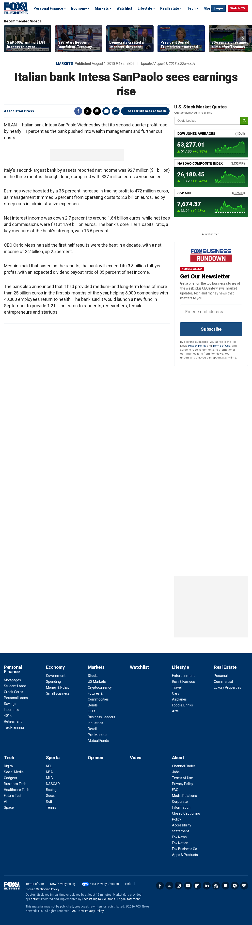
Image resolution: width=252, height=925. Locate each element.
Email (116, 111)
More (208, 8)
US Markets (97, 682)
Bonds (93, 705)
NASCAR (53, 784)
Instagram (179, 886)
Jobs (176, 772)
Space (9, 807)
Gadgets (10, 778)
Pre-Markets (97, 735)
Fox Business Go (184, 849)
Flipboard (197, 886)
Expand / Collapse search (206, 8)
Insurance (11, 710)
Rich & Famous (183, 682)
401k (8, 716)
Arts (175, 711)
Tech (191, 8)
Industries (95, 723)
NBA (49, 772)
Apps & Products (185, 855)
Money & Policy (57, 687)
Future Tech (13, 796)
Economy (79, 8)
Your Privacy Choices (104, 884)
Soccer (51, 796)
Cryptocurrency (100, 687)
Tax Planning (14, 727)
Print (106, 111)
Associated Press (19, 111)
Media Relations (184, 796)
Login (218, 8)
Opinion (95, 757)
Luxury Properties (227, 687)
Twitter (88, 111)
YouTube (188, 886)
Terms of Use (221, 345)
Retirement (13, 721)
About (178, 757)
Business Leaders (101, 717)
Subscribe (211, 329)
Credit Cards (13, 692)
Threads (97, 111)
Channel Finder (183, 766)
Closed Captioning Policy (42, 889)
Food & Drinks (182, 705)
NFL (49, 766)
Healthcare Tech (16, 790)
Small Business (58, 693)
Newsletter (225, 886)
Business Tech (15, 784)
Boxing (51, 790)
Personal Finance (48, 8)
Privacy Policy (197, 345)
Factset (34, 899)
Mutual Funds (98, 741)
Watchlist (124, 8)
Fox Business (16, 8)
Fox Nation (180, 843)
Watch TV (237, 8)
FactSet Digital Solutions (98, 899)
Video (136, 757)
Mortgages (12, 680)
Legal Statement (128, 899)
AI (5, 802)
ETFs (91, 711)
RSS (216, 886)
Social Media (14, 772)
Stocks (93, 676)
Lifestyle (145, 8)
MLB (49, 778)
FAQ (175, 790)
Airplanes (179, 699)
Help (128, 884)
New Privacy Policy (63, 884)
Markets (102, 8)
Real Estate (169, 8)
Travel (177, 687)
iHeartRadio (244, 886)
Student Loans (15, 686)
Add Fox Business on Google (147, 111)
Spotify (235, 886)
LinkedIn (207, 886)
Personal (221, 676)
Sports (53, 757)
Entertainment (183, 676)
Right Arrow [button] (243, 39)
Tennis (51, 807)
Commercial (223, 682)
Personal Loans (16, 698)
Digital (9, 766)
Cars (175, 693)
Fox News (179, 837)
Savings (10, 704)
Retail (92, 729)
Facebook (78, 111)
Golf (49, 802)
